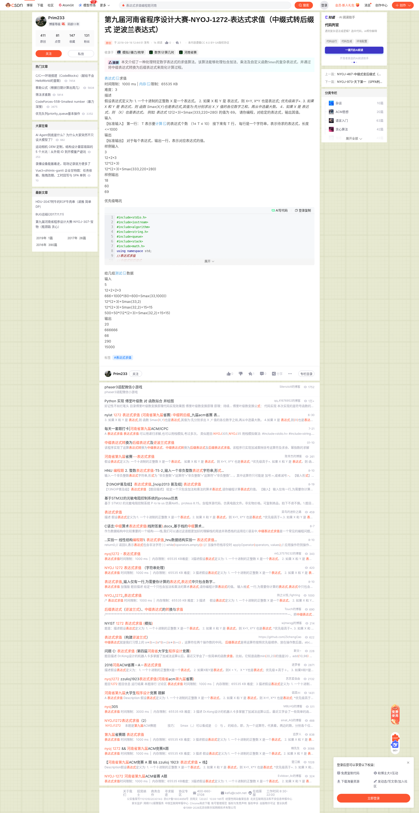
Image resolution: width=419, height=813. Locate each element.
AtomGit (68, 5)
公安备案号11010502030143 (144, 799)
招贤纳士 (141, 792)
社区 (51, 5)
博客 (30, 5)
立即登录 (373, 798)
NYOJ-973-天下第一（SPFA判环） (358, 82)
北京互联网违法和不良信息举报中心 (271, 799)
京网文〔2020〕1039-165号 (207, 799)
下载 (40, 5)
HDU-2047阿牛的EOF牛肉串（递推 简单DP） (63, 204)
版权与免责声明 (237, 803)
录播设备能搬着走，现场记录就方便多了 (63, 163)
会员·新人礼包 (345, 5)
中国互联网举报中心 (177, 803)
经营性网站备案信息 (237, 799)
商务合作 (155, 792)
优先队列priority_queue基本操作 (64, 113)
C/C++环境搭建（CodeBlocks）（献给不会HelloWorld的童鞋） (65, 78)
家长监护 (137, 803)
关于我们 (127, 792)
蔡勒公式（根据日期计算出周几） (65, 87)
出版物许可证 (267, 803)
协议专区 (183, 792)
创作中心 (381, 5)
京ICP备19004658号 (176, 799)
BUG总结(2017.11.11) (50, 214)
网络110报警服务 (154, 803)
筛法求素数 (49, 94)
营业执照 (282, 803)
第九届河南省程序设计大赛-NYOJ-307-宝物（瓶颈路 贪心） (64, 224)
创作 (403, 5)
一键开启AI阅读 (354, 50)
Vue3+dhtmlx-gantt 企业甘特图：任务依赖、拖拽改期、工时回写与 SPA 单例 (64, 175)
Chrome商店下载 (200, 803)
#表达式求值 (122, 357)
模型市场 (89, 5)
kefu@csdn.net (236, 793)
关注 (135, 374)
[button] (352, 62)
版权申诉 (253, 803)
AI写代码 (282, 210)
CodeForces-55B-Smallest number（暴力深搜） (65, 104)
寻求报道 (169, 792)
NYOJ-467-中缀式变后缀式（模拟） (359, 74)
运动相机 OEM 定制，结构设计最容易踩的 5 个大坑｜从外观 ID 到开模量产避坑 (64, 152)
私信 (81, 54)
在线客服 (257, 792)
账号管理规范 (219, 803)
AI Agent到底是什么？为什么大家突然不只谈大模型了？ (65, 137)
